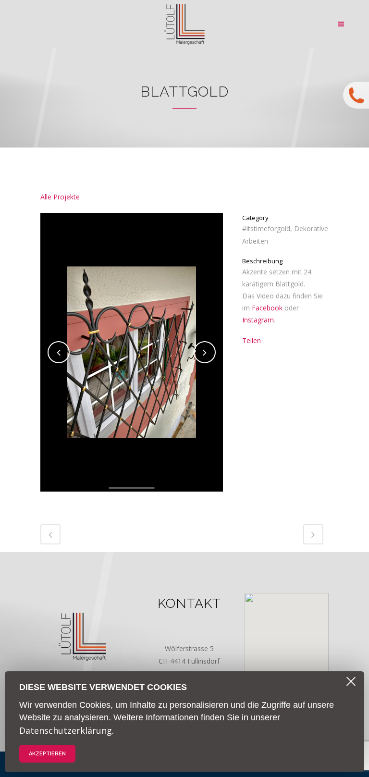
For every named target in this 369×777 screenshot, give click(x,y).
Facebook (267, 307)
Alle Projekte (60, 196)
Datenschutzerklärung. (66, 730)
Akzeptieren (47, 754)
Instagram (258, 319)
